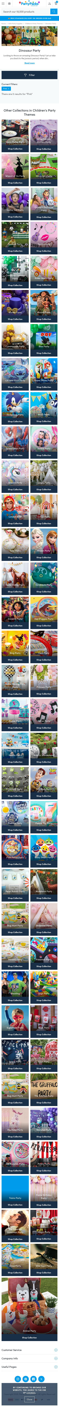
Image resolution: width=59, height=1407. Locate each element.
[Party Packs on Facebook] (33, 1379)
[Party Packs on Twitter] (41, 1379)
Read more (30, 62)
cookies (30, 1392)
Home (3, 23)
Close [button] (29, 1399)
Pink (5, 88)
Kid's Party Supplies (15, 23)
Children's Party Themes (34, 23)
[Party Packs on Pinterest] (25, 1379)
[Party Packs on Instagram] (18, 1379)
